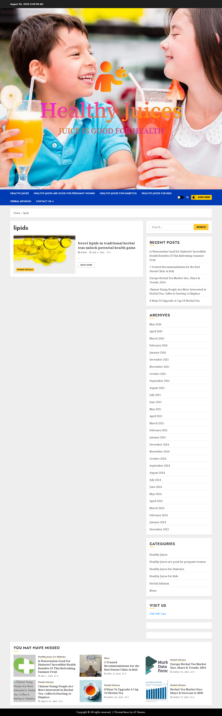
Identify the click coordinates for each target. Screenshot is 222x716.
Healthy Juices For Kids (157, 193)
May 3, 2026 (47, 676)
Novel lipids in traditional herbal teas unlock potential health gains (106, 245)
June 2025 (156, 402)
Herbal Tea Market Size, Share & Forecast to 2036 (186, 691)
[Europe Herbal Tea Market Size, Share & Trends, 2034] (157, 666)
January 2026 (158, 352)
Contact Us (43, 201)
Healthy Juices (19, 193)
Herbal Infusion (20, 201)
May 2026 (155, 324)
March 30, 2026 (181, 672)
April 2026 (156, 331)
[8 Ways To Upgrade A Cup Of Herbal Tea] (91, 691)
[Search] (187, 197)
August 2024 (157, 473)
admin (83, 252)
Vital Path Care (158, 614)
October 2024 (158, 458)
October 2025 (158, 374)
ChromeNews (121, 712)
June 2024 (156, 487)
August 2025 (157, 388)
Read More (86, 265)
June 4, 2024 (98, 252)
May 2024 (155, 494)
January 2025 (158, 437)
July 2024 (155, 480)
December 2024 (159, 444)
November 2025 (159, 366)
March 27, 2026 (181, 697)
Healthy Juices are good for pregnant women (64, 193)
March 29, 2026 (49, 701)
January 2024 (158, 522)
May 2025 (155, 409)
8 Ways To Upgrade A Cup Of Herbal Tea (175, 300)
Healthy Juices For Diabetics (118, 193)
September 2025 (160, 381)
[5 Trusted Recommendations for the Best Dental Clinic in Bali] (91, 666)
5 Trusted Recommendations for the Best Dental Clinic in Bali (121, 666)
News (153, 590)
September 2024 (160, 465)
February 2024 (159, 515)
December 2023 (159, 529)
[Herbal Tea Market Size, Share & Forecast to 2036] (157, 691)
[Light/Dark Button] (180, 197)
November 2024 (159, 451)
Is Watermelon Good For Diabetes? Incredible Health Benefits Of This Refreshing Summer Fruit (178, 256)
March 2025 (157, 423)
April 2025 (156, 416)
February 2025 (159, 430)
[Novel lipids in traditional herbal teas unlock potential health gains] (44, 254)
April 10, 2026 (114, 674)
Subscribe (204, 197)
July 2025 (155, 395)
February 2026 (159, 345)
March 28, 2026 (115, 697)
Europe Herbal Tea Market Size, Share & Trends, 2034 (188, 665)
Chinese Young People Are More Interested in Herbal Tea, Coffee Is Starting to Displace (55, 692)
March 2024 (157, 508)
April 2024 (156, 501)
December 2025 (159, 359)
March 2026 (157, 338)
